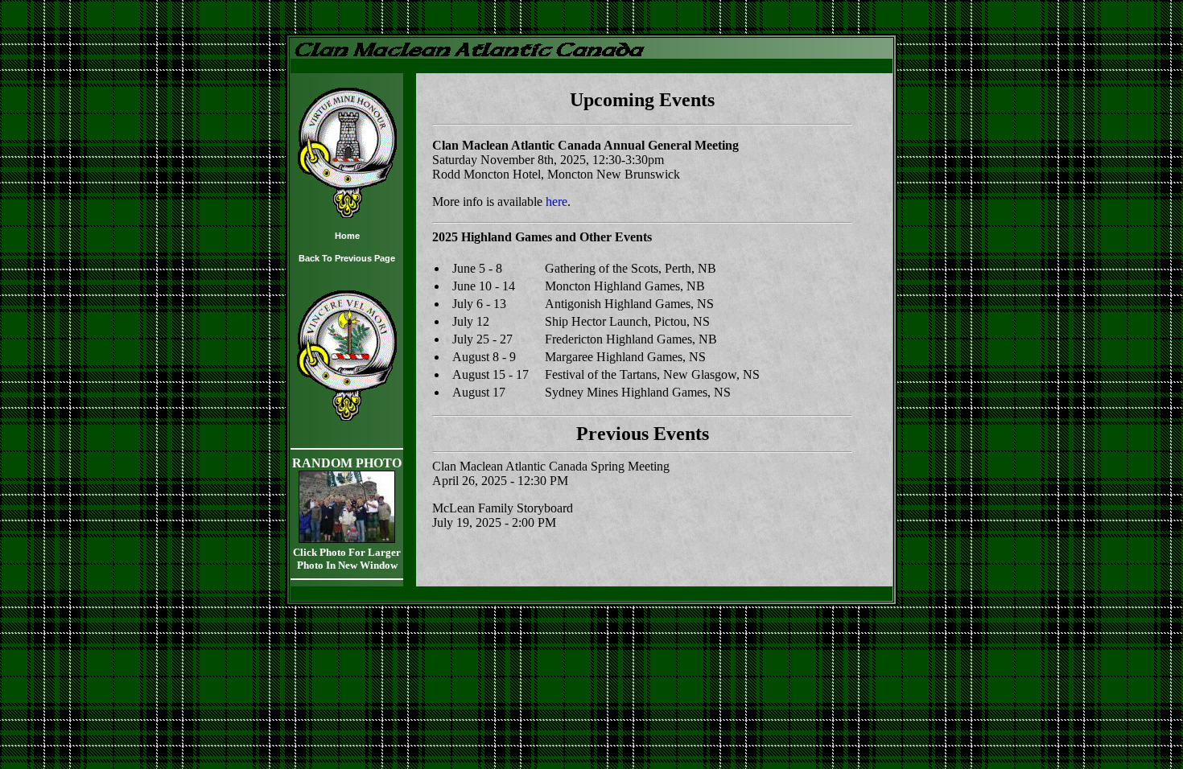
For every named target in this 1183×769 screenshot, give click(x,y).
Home (347, 236)
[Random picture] (347, 538)
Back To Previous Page (347, 258)
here (556, 201)
